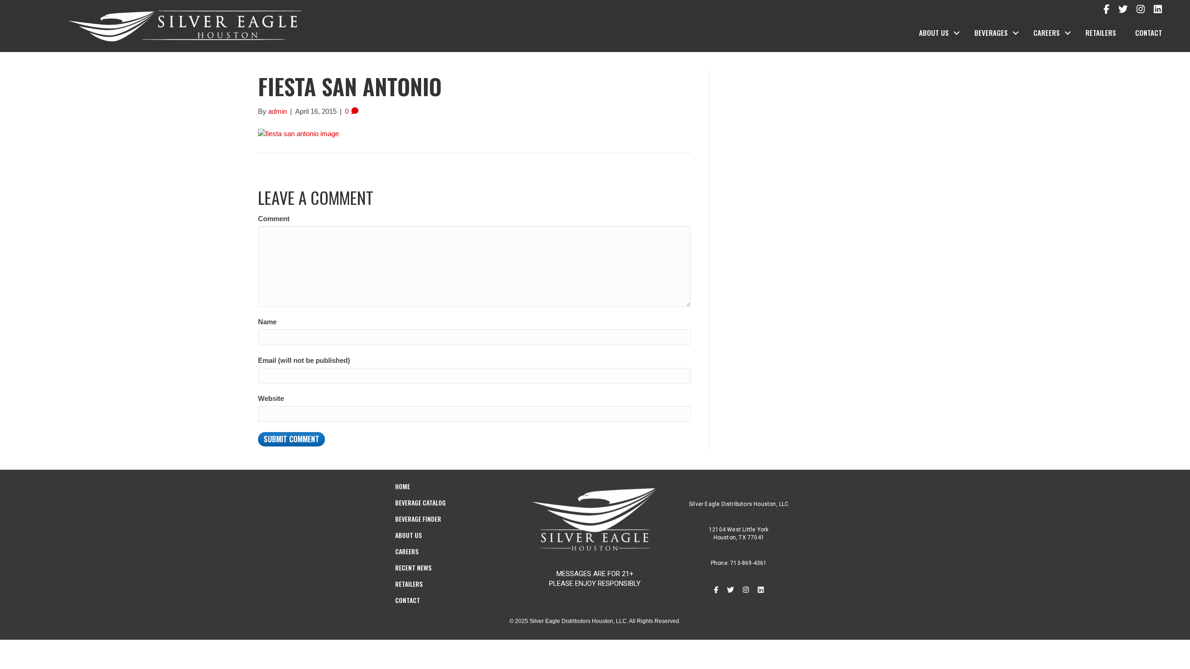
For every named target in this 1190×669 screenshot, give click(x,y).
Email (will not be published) (304, 360)
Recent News (413, 567)
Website (271, 398)
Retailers (1100, 32)
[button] (957, 33)
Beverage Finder (418, 519)
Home (402, 486)
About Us (934, 32)
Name (267, 322)
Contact (1148, 32)
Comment (274, 219)
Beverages (991, 32)
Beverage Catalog (420, 502)
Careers (1046, 32)
